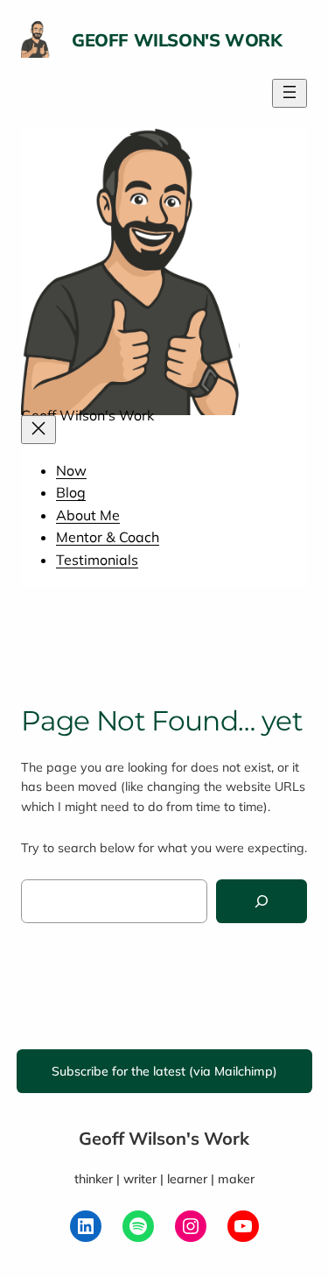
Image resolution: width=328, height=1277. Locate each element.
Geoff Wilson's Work (177, 40)
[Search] (261, 901)
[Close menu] (38, 429)
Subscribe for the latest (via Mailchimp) (164, 1071)
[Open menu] (289, 93)
